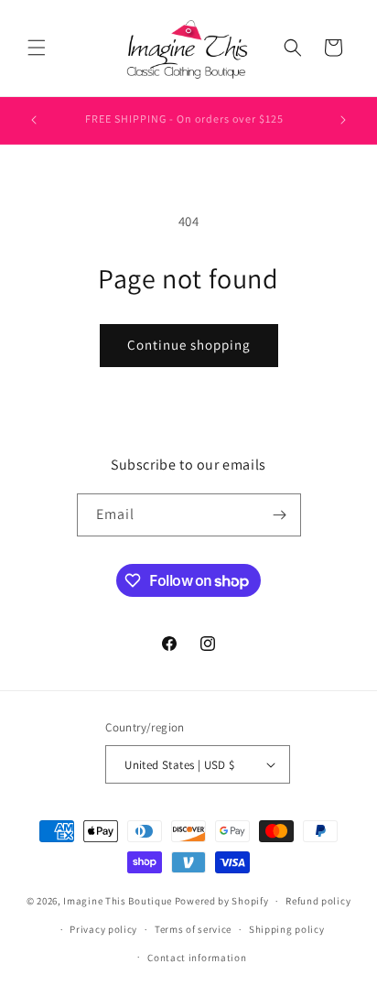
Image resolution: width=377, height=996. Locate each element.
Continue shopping (189, 344)
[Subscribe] (280, 514)
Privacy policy (103, 929)
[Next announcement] (343, 120)
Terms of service (193, 929)
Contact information (196, 957)
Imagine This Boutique (117, 900)
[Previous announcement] (34, 120)
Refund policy (317, 900)
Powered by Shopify (222, 900)
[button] (36, 47)
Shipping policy (287, 929)
